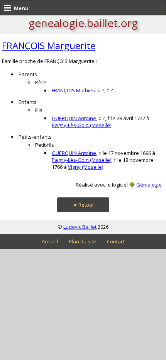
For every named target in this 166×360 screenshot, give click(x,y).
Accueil (50, 241)
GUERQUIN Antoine (74, 118)
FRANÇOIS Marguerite (48, 45)
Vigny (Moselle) (85, 166)
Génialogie (149, 184)
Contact (116, 241)
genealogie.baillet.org (83, 22)
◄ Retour (83, 204)
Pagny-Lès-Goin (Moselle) (81, 125)
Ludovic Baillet (80, 226)
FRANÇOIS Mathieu (73, 90)
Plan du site (82, 241)
